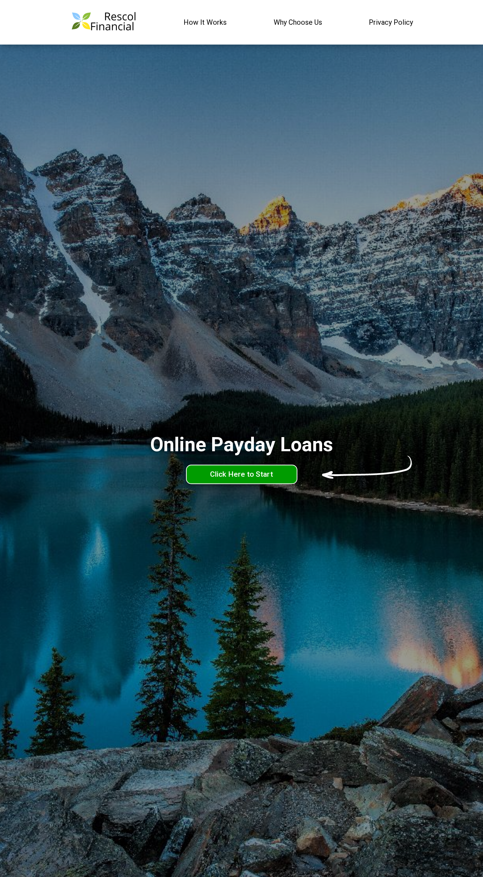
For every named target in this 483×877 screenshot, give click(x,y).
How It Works (205, 22)
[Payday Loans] (103, 22)
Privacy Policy (391, 22)
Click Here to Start (241, 474)
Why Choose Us (298, 22)
